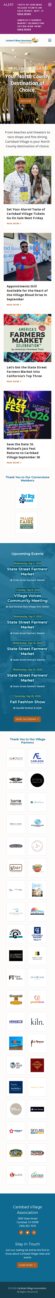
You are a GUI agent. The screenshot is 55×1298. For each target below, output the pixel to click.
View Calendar (26, 719)
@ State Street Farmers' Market (27, 580)
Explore (25, 100)
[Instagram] (34, 1232)
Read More (24, 14)
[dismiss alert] (49, 4)
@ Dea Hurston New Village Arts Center (27, 606)
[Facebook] (21, 1232)
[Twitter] (27, 1232)
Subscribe (26, 1265)
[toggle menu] (49, 40)
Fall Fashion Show (27, 702)
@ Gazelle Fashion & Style (27, 707)
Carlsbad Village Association (31, 1288)
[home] (22, 40)
